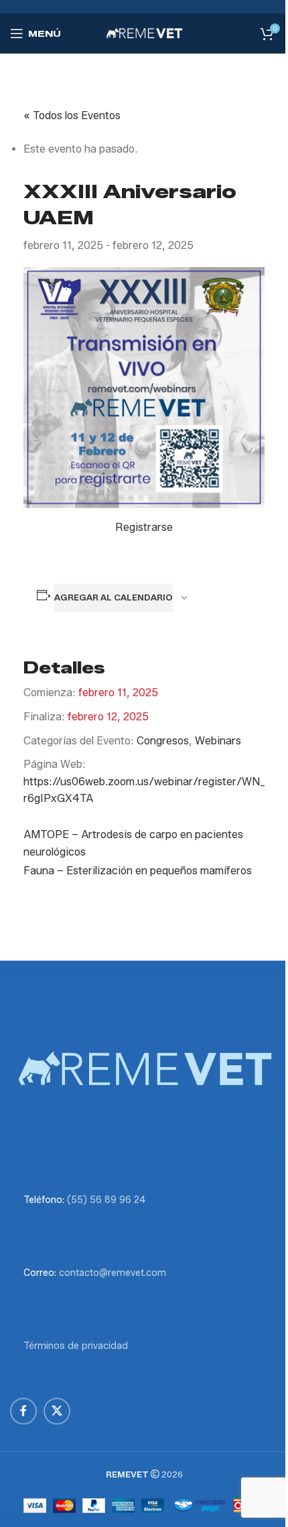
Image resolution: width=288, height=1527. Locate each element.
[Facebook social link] (23, 1411)
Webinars (218, 740)
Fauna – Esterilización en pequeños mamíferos (137, 870)
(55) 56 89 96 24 (106, 1200)
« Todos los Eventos (72, 115)
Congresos (163, 740)
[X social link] (57, 1411)
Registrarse (144, 527)
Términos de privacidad (75, 1346)
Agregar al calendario (113, 597)
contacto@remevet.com (112, 1273)
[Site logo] (144, 32)
